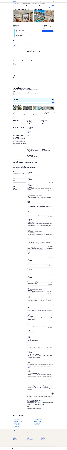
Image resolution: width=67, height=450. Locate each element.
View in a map (15, 53)
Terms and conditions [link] (29, 440)
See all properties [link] (15, 7)
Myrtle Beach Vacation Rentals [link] (36, 423)
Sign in (53, 1)
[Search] (53, 102)
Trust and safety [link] (14, 437)
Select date (44, 27)
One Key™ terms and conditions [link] (30, 439)
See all (14, 45)
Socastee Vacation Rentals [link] (16, 426)
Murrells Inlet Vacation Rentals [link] (36, 425)
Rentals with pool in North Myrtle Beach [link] (37, 422)
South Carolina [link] (25, 3)
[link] (53, 7)
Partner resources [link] (14, 438)
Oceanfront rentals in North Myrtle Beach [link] (18, 421)
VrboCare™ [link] (14, 436)
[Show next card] (54, 112)
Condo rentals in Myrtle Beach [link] (17, 420)
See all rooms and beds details (16, 83)
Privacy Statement (13, 448)
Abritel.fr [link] (42, 436)
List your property (44, 1)
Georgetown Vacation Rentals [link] (17, 424)
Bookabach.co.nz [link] (43, 438)
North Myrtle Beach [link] (32, 3)
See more (28, 132)
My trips (51, 1)
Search (53, 5)
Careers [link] (27, 436)
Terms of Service (18, 448)
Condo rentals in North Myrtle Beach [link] (37, 420)
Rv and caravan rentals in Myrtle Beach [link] (37, 419)
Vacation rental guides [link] (15, 439)
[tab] (15, 417)
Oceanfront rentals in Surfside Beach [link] (37, 421)
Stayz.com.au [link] (42, 439)
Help (48, 1)
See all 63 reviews (15, 26)
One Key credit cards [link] (15, 440)
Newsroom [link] (28, 438)
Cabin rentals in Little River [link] (16, 419)
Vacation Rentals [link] (16, 3)
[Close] (66, 448)
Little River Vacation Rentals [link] (36, 424)
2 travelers (44, 29)
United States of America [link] (20, 3)
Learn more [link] (14, 175)
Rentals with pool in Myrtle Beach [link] (17, 422)
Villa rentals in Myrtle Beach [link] (17, 423)
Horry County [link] (28, 3)
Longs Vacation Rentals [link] (16, 425)
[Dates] (32, 5)
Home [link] (13, 3)
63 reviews (18, 171)
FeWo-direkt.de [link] (42, 437)
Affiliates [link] (28, 437)
